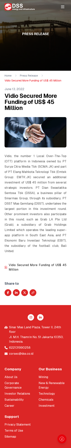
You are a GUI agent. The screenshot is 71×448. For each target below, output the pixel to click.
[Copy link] (33, 292)
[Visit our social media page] (31, 317)
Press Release (29, 75)
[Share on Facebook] (8, 292)
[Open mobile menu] (62, 7)
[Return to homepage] (20, 7)
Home (8, 75)
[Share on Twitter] (24, 292)
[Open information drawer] (61, 438)
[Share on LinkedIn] (16, 292)
